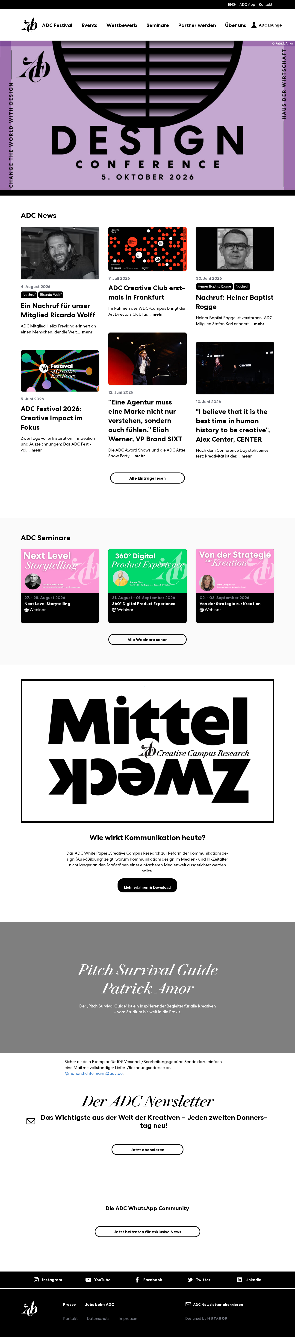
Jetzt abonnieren (147, 1149)
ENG (232, 4)
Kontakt (265, 4)
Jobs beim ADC (99, 1304)
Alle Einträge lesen (147, 478)
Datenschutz (98, 1318)
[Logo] (29, 21)
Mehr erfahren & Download (147, 887)
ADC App (247, 4)
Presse (69, 1304)
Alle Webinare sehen (147, 639)
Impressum (129, 1318)
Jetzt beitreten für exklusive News (147, 1232)
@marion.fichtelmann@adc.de (94, 1073)
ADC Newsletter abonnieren (217, 1304)
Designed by (196, 1318)
